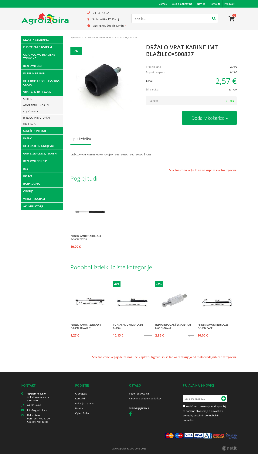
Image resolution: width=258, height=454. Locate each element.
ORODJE (28, 191)
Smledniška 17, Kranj (105, 19)
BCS (25, 168)
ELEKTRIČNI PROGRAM (37, 47)
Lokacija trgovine (182, 3)
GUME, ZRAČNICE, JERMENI (40, 153)
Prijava (229, 3)
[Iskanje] (214, 19)
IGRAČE (27, 176)
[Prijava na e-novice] (223, 398)
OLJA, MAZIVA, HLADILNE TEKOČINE (39, 56)
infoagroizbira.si (37, 410)
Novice (201, 3)
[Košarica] (232, 19)
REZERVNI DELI (32, 66)
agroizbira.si (76, 37)
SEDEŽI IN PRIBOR (34, 131)
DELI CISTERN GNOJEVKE (38, 146)
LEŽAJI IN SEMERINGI (36, 39)
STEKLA (27, 99)
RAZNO (27, 138)
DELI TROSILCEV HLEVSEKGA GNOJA (41, 82)
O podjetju (81, 393)
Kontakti (215, 3)
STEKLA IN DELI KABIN (37, 92)
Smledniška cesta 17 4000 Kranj (38, 398)
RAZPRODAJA (31, 183)
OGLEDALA (29, 124)
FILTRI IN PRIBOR (34, 73)
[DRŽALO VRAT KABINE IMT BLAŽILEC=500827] (104, 81)
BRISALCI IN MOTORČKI (36, 117)
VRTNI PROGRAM (34, 199)
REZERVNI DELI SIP (35, 161)
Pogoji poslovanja (139, 393)
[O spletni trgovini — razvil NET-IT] (229, 448)
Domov (162, 3)
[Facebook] (131, 414)
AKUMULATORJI (33, 206)
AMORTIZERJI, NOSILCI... (37, 105)
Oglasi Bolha (82, 413)
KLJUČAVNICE (30, 111)
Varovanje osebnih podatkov (145, 398)
